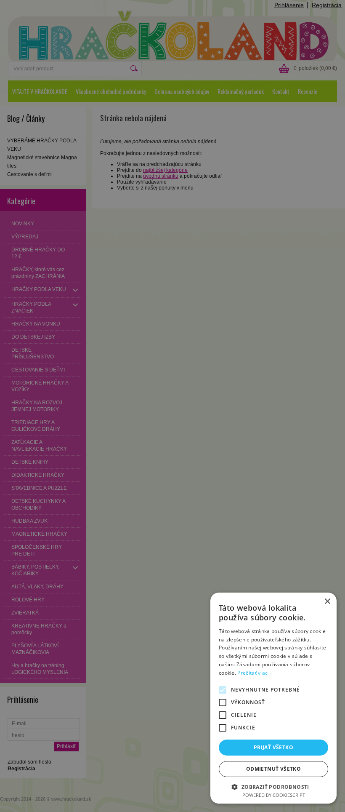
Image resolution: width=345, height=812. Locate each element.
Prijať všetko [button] (273, 747)
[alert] (172, 406)
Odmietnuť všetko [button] (273, 768)
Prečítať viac (252, 672)
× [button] (327, 601)
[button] (273, 787)
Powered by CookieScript (273, 795)
